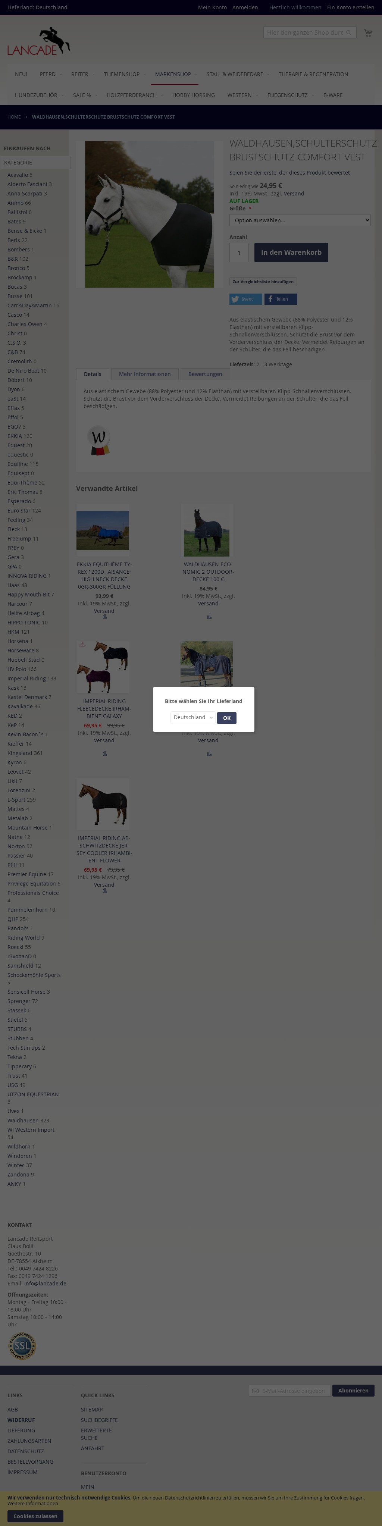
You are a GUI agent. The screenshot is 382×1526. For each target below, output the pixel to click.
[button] (193, 717)
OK (227, 717)
